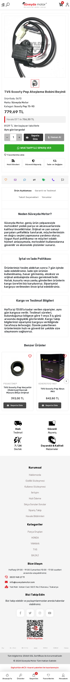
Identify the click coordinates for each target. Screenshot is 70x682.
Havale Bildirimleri (35, 516)
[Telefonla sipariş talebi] (54, 180)
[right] (66, 381)
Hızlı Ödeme (35, 498)
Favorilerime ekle (15, 155)
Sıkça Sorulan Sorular (35, 504)
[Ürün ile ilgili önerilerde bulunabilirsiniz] (63, 180)
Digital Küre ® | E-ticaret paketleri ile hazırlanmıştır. (35, 668)
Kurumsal (35, 467)
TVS (35, 549)
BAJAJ (35, 555)
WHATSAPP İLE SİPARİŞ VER (35, 148)
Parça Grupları (35, 531)
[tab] (23, 190)
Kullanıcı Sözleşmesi (35, 486)
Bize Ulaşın (35, 563)
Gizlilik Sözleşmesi (35, 480)
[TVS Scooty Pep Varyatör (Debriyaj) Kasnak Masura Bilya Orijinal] (17, 368)
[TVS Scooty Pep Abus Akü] (52, 368)
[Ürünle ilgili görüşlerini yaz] (25, 180)
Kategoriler (35, 524)
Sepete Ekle (35, 137)
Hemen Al (56, 137)
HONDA (35, 537)
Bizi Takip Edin (35, 594)
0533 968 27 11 (17, 577)
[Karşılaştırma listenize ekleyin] (35, 180)
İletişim (35, 492)
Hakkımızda (35, 475)
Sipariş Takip (35, 510)
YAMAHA (35, 543)
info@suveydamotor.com (22, 582)
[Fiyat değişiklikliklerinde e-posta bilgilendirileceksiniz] (44, 180)
